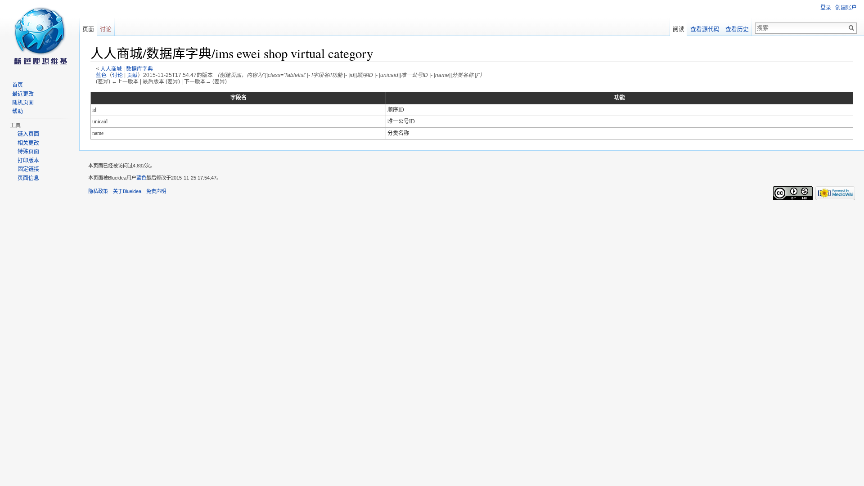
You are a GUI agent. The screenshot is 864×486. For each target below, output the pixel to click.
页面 (88, 29)
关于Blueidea (127, 191)
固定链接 (28, 169)
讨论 (117, 75)
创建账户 (846, 7)
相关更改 (28, 143)
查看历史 (737, 29)
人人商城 (111, 69)
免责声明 (156, 191)
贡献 (132, 75)
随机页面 (23, 102)
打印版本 (28, 161)
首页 (17, 85)
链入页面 (28, 134)
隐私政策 (98, 191)
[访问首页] (40, 36)
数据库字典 (139, 69)
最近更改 (23, 94)
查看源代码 (705, 29)
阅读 (678, 29)
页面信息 (28, 178)
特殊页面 (28, 151)
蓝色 (101, 75)
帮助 (17, 111)
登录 (825, 7)
